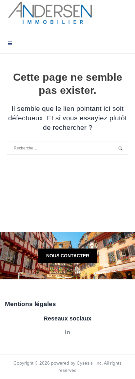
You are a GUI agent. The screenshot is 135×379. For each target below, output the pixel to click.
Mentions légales (30, 304)
